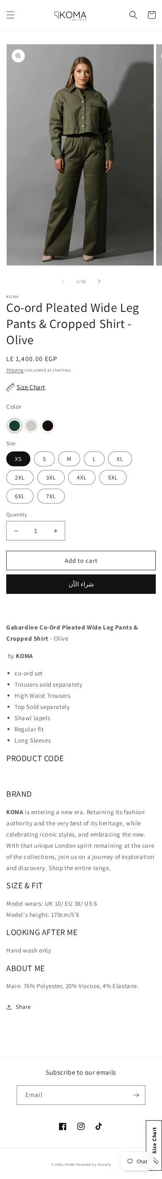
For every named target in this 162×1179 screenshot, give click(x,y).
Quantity (16, 514)
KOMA (70, 1164)
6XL (20, 496)
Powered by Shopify (93, 1164)
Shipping (15, 370)
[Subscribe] (136, 1095)
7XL (51, 496)
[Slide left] (63, 281)
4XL (82, 477)
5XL (113, 477)
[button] (10, 15)
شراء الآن (81, 584)
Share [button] (23, 1006)
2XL (20, 477)
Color (14, 406)
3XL (51, 477)
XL (120, 459)
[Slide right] (99, 281)
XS (18, 459)
